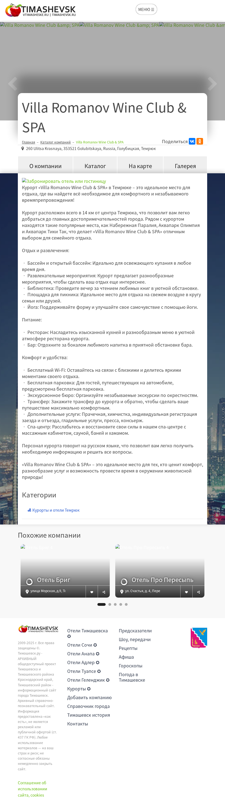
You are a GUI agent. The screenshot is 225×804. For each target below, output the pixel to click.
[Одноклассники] (199, 141)
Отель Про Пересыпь (162, 579)
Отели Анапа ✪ (83, 653)
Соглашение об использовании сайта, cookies (32, 789)
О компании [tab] (45, 166)
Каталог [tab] (95, 166)
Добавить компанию (89, 697)
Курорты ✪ (79, 688)
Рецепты (128, 648)
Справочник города (88, 706)
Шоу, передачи (135, 639)
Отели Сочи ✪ (82, 644)
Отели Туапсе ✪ (84, 671)
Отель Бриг (53, 579)
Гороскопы (130, 665)
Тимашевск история (88, 714)
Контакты (77, 723)
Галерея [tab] (185, 166)
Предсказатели (135, 630)
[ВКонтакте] (192, 141)
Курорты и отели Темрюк (56, 510)
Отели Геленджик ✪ (88, 679)
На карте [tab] (140, 166)
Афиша (126, 656)
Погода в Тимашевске (132, 677)
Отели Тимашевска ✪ (87, 633)
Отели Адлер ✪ (83, 662)
